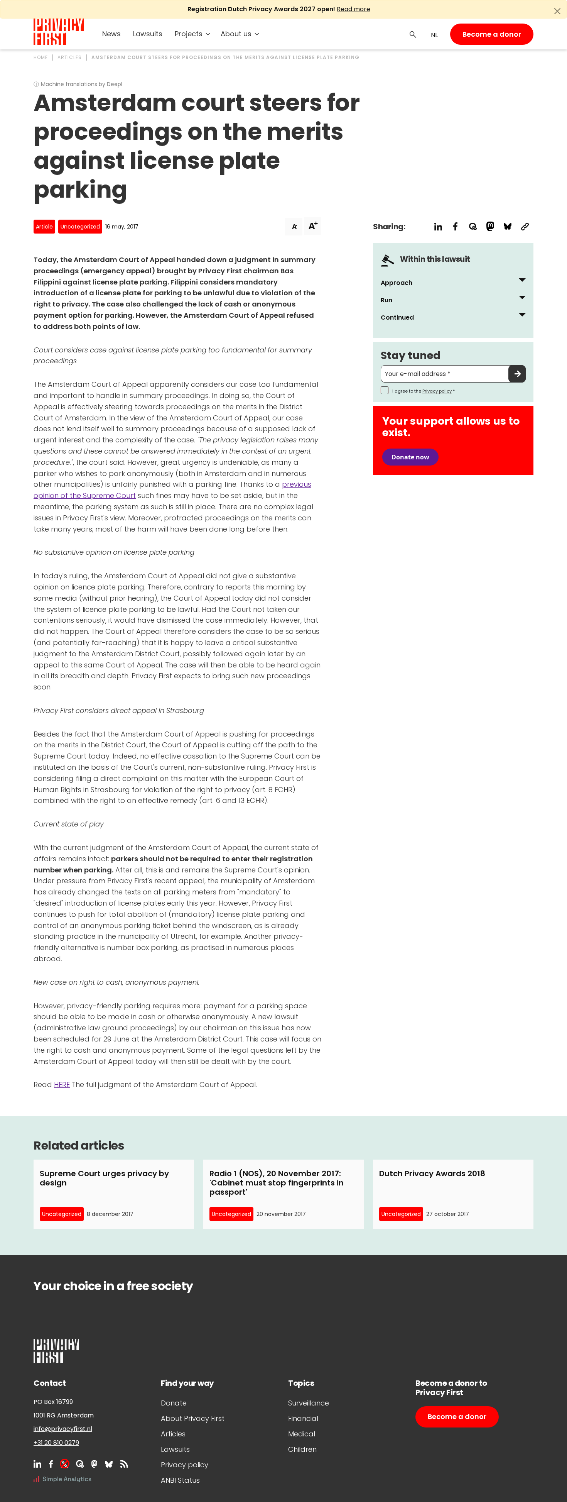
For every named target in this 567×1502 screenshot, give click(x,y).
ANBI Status (180, 1480)
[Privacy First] (59, 32)
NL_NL (433, 35)
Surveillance (308, 1403)
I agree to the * (423, 391)
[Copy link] (524, 226)
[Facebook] (51, 1464)
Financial (303, 1418)
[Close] (557, 11)
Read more (353, 9)
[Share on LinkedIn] (438, 226)
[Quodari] (80, 1464)
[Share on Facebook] (455, 226)
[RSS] (124, 1464)
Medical (301, 1434)
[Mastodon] (94, 1464)
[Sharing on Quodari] (472, 226)
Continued (397, 317)
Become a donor (491, 34)
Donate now (410, 457)
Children (302, 1449)
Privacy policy (437, 391)
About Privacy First (192, 1418)
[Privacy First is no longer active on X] (64, 1464)
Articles (173, 1434)
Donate (174, 1403)
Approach (396, 282)
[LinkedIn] (37, 1464)
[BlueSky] (109, 1464)
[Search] (413, 34)
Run (386, 300)
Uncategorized (80, 226)
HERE (62, 1084)
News (111, 34)
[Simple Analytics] (62, 1479)
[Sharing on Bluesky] (507, 226)
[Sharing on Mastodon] (490, 226)
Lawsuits (147, 34)
